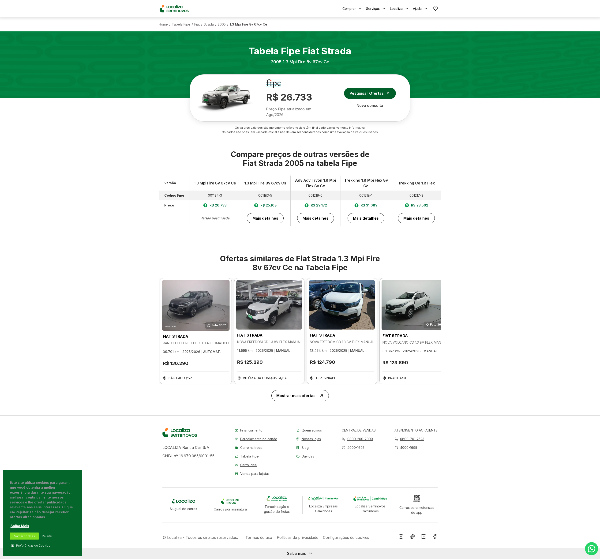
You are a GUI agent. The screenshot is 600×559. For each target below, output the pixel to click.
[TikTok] (412, 537)
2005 (222, 24)
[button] (353, 447)
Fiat (197, 24)
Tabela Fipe (181, 24)
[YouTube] (423, 537)
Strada (209, 24)
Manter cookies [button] (24, 536)
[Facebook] (435, 537)
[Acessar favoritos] (435, 8)
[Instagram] (401, 537)
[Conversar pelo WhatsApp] (591, 548)
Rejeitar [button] (47, 536)
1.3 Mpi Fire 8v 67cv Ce (248, 24)
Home (163, 24)
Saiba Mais (20, 526)
